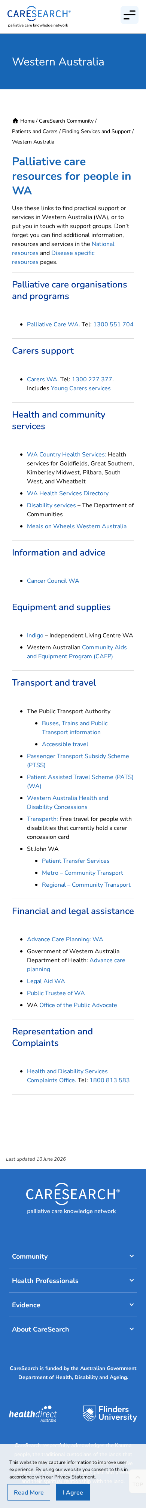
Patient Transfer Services (76, 860)
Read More (29, 1492)
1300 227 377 (92, 379)
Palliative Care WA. (53, 324)
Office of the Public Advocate (78, 1005)
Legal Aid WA (46, 981)
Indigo (35, 635)
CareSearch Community (66, 120)
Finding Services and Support (96, 131)
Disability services (51, 505)
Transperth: (42, 818)
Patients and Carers (35, 131)
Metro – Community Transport (82, 872)
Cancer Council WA (53, 580)
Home (27, 120)
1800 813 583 (109, 1080)
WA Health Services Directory (68, 493)
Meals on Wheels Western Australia (77, 526)
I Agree (73, 1492)
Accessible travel (65, 744)
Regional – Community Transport (86, 884)
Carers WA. (43, 379)
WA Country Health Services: (66, 454)
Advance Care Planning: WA (65, 939)
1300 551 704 (113, 324)
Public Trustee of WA (56, 993)
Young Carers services (81, 388)
